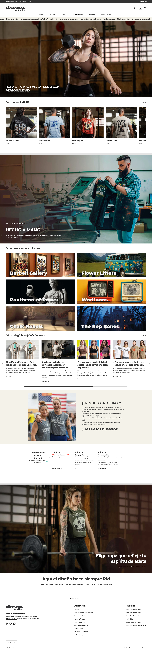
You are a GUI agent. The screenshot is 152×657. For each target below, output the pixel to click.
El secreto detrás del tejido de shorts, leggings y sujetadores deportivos (92, 365)
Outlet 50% (129, 619)
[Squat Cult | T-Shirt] (121, 122)
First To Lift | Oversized (12, 141)
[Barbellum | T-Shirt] (54, 122)
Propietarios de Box (79, 622)
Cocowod (11, 648)
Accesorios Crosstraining (133, 622)
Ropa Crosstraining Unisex (134, 616)
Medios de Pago (79, 635)
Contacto (76, 609)
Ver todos (143, 102)
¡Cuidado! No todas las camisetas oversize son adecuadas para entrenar (55, 365)
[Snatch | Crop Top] (88, 122)
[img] (38, 458)
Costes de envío (78, 628)
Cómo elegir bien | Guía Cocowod (83, 613)
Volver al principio (75, 599)
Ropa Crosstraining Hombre (134, 609)
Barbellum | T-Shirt (44, 141)
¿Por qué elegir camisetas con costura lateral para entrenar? (128, 363)
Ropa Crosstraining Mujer (133, 613)
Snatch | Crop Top (77, 141)
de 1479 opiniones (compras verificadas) (37, 461)
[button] (145, 8)
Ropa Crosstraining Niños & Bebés (136, 625)
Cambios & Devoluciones (81, 632)
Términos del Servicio (141, 648)
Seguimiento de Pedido (81, 625)
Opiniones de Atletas (80, 616)
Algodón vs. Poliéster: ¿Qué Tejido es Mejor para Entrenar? (21, 363)
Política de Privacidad (129, 648)
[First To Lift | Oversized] (21, 122)
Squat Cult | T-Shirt (111, 141)
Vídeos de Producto (79, 619)
